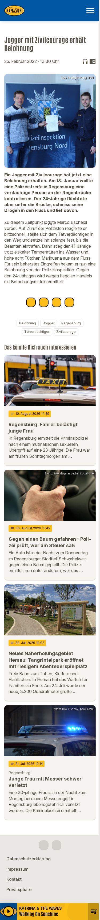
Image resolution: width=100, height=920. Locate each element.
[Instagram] (56, 845)
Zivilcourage (66, 332)
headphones (85, 61)
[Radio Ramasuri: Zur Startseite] (43, 10)
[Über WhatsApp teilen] (56, 302)
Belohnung (27, 323)
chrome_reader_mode (92, 61)
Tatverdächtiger (36, 332)
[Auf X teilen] (43, 302)
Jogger (48, 323)
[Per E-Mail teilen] (69, 302)
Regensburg (71, 323)
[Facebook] (43, 845)
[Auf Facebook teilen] (31, 302)
